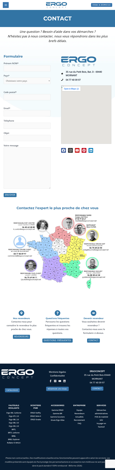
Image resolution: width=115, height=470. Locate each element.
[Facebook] (50, 381)
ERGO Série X (35, 416)
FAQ (79, 423)
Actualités (79, 417)
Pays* (6, 75)
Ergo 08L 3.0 (14, 422)
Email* (7, 108)
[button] (101, 5)
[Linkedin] (64, 381)
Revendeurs (79, 413)
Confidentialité (57, 375)
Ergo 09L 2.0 (14, 426)
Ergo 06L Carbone (13, 412)
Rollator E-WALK (13, 442)
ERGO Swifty (35, 412)
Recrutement (79, 420)
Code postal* (10, 92)
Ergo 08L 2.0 (14, 419)
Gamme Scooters (57, 417)
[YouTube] (60, 381)
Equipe (79, 410)
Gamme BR (57, 413)
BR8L (14, 436)
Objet (6, 133)
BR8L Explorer (14, 439)
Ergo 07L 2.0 (14, 416)
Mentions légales (57, 371)
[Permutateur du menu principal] (6, 5)
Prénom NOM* (11, 63)
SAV (101, 420)
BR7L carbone (13, 432)
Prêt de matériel (101, 417)
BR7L (14, 429)
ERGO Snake (36, 419)
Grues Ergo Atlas (57, 420)
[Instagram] (55, 381)
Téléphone (9, 120)
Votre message (11, 145)
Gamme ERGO (57, 410)
